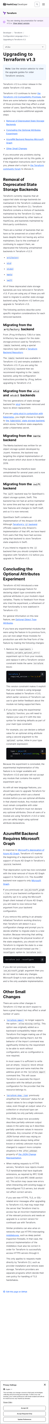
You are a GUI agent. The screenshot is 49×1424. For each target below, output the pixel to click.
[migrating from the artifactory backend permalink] (44, 325)
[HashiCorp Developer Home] (15, 4)
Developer (7, 33)
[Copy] (42, 674)
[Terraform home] (9, 13)
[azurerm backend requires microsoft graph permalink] (44, 833)
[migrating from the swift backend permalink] (44, 484)
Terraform (18, 33)
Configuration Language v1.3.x (15, 36)
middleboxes (12, 1235)
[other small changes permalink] (44, 992)
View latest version (21, 23)
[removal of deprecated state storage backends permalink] (44, 179)
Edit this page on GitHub (16, 1292)
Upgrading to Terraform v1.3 (14, 39)
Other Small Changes (16, 148)
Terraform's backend (25, 524)
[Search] (37, 4)
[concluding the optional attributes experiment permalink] (44, 569)
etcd (18, 404)
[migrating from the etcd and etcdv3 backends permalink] (44, 391)
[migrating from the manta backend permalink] (44, 436)
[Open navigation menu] (43, 4)
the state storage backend (25, 420)
